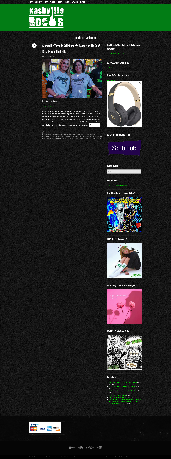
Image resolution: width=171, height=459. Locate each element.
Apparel (53, 134)
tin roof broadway (90, 138)
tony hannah (99, 138)
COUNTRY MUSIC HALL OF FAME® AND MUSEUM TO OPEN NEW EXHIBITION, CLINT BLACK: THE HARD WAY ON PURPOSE (125, 402)
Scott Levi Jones (73, 138)
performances (85, 134)
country (82, 136)
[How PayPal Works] (45, 432)
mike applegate (46, 138)
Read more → (94, 125)
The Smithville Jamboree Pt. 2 (117, 395)
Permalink (47, 132)
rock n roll (92, 134)
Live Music (74, 2)
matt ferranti (98, 136)
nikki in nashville (56, 138)
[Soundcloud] (80, 448)
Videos (67, 2)
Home (31, 2)
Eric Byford (88, 136)
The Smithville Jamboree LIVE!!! (118, 397)
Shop (46, 2)
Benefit (58, 134)
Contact (82, 2)
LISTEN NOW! (111, 67)
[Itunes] (72, 448)
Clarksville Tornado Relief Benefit (69, 136)
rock (66, 138)
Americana (47, 134)
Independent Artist (71, 134)
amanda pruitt (48, 136)
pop (63, 138)
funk (93, 136)
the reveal (81, 138)
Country (63, 134)
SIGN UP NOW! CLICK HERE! (116, 53)
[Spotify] (90, 448)
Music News (38, 2)
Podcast (52, 2)
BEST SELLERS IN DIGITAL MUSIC (117, 185)
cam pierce (56, 136)
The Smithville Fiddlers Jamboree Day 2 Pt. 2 (122, 386)
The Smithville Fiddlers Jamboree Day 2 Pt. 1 (122, 391)
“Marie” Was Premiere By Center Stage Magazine (123, 382)
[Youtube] (99, 448)
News (78, 134)
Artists (60, 2)
